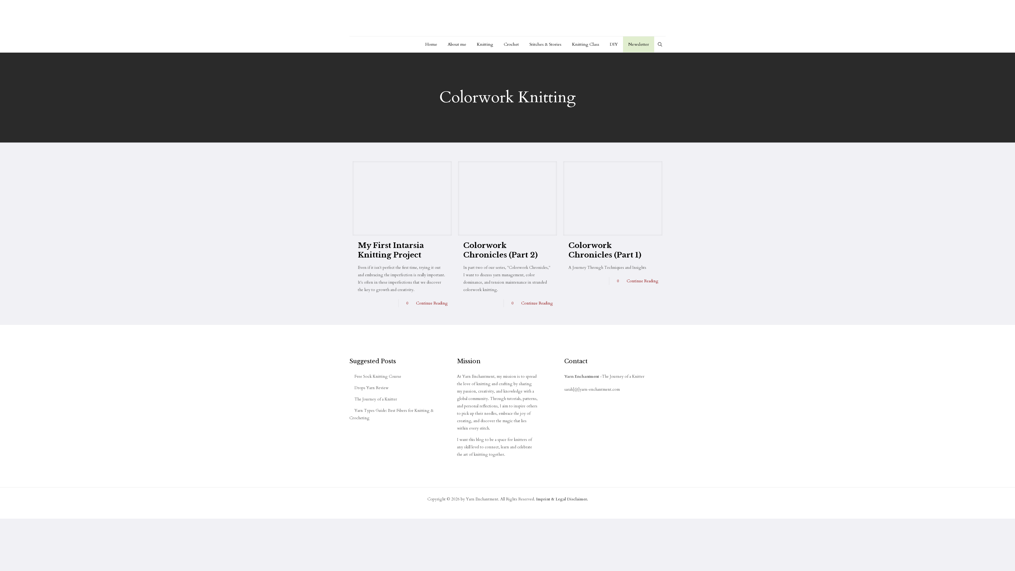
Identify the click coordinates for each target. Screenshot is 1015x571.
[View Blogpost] (402, 198)
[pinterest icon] (575, 397)
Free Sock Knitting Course (377, 376)
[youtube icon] (566, 397)
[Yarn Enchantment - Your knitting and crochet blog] (430, 18)
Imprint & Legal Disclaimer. (562, 499)
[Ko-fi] (585, 397)
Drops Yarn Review (371, 387)
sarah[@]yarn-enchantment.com (592, 389)
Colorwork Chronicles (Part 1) (605, 250)
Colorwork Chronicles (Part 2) (500, 250)
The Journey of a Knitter (375, 399)
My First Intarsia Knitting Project (391, 250)
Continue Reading (432, 303)
